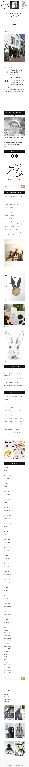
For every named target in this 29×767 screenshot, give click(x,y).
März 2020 (6, 507)
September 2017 (7, 582)
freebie (12, 201)
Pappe (11, 221)
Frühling (17, 201)
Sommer (12, 226)
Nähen (16, 218)
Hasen (6, 207)
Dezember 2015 (7, 638)
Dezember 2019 (7, 515)
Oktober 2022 (7, 478)
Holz (16, 207)
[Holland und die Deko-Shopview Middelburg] (14, 48)
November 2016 (7, 608)
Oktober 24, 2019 (14, 74)
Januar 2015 (7, 667)
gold (18, 204)
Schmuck (6, 226)
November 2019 (7, 518)
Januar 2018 (7, 571)
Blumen (6, 199)
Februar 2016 (7, 632)
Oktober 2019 (7, 521)
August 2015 (7, 648)
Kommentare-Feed (8, 699)
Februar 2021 (7, 491)
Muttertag (13, 215)
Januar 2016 (7, 635)
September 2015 (7, 646)
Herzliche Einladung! (8, 371)
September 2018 (7, 553)
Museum (6, 215)
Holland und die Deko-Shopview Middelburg (14, 71)
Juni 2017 (6, 590)
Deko (5, 64)
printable (6, 223)
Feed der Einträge (7, 696)
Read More (14, 96)
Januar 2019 (7, 542)
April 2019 (6, 534)
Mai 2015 (6, 656)
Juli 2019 (6, 529)
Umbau (6, 232)
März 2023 (6, 473)
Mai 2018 (6, 561)
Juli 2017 (6, 587)
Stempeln (18, 226)
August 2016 (7, 616)
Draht (20, 199)
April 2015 (6, 659)
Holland (22, 64)
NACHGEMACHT (8, 218)
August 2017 (7, 584)
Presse (21, 221)
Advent (6, 196)
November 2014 (7, 672)
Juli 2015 (6, 651)
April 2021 (6, 489)
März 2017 (6, 598)
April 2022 (6, 481)
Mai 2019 (6, 531)
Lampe (12, 212)
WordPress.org (7, 701)
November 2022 (7, 475)
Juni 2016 (6, 622)
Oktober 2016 (7, 611)
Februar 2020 (7, 510)
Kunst (20, 210)
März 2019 (6, 537)
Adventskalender (13, 196)
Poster (16, 221)
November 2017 (7, 576)
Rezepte (19, 223)
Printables (13, 223)
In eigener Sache (8, 210)
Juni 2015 (6, 654)
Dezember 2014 (7, 670)
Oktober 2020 (7, 497)
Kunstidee (7, 212)
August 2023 (7, 470)
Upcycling (19, 232)
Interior (7, 67)
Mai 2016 (6, 624)
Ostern (21, 218)
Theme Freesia (9, 765)
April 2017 (6, 595)
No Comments (22, 100)
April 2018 (6, 563)
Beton (20, 196)
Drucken (6, 201)
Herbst (11, 207)
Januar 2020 (7, 513)
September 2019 (7, 523)
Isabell (5, 100)
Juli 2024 (6, 467)
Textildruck (17, 229)
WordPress (20, 765)
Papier (6, 221)
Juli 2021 (6, 483)
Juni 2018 (6, 558)
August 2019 (7, 526)
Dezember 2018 (7, 545)
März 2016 (6, 630)
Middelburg (14, 67)
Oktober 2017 (7, 579)
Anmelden (6, 694)
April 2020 (6, 505)
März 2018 (6, 566)
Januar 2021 (7, 494)
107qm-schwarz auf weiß (14, 14)
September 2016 (7, 614)
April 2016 (6, 627)
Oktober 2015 (7, 643)
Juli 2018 (6, 555)
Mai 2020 (6, 502)
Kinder (15, 210)
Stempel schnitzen (8, 229)
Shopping (20, 67)
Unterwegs (11, 64)
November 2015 (7, 640)
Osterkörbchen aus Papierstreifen (11, 382)
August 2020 (7, 499)
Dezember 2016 (7, 606)
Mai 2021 (6, 486)
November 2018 (7, 547)
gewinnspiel (12, 204)
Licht (22, 212)
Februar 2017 (7, 600)
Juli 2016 (6, 619)
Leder (17, 212)
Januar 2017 (7, 603)
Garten (6, 204)
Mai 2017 (6, 593)
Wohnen (16, 64)
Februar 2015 (7, 664)
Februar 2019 (7, 539)
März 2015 (6, 662)
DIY (15, 199)
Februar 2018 (7, 569)
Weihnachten (7, 234)
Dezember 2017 (7, 574)
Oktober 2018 (7, 550)
